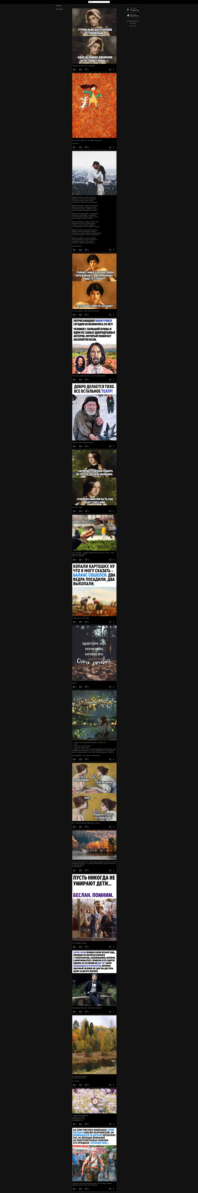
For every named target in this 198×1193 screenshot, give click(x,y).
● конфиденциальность (133, 21)
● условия (133, 23)
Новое (58, 6)
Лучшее (59, 9)
